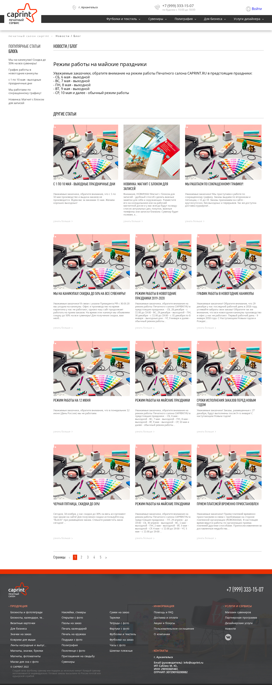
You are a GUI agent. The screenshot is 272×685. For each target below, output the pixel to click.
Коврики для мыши (22, 639)
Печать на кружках (74, 634)
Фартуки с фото (119, 628)
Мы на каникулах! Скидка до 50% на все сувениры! (27, 61)
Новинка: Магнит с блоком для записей (26, 101)
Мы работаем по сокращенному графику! (24, 91)
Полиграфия (184, 19)
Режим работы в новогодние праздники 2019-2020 (155, 295)
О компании (162, 634)
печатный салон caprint (28, 36)
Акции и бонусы (164, 623)
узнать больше (61, 221)
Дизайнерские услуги (239, 623)
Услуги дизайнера (247, 19)
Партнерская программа (241, 617)
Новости (230, 628)
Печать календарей (74, 628)
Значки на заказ (20, 634)
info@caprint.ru (193, 662)
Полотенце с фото (73, 650)
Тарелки (115, 617)
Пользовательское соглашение (174, 628)
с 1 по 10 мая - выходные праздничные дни (24, 81)
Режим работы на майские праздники (162, 400)
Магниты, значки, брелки (26, 650)
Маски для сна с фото (24, 661)
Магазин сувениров (238, 612)
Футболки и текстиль (121, 19)
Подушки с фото (72, 639)
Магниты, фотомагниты (25, 656)
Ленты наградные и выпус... (28, 645)
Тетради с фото (119, 623)
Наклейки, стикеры (74, 612)
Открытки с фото (72, 617)
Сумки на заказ (119, 612)
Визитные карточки (22, 623)
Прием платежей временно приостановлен (228, 504)
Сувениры (155, 19)
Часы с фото (118, 645)
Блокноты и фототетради (26, 612)
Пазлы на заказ (71, 623)
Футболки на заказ (121, 639)
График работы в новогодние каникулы (23, 71)
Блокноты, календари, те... (27, 617)
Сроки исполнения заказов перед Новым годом (226, 402)
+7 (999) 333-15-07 (178, 5)
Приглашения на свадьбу (78, 656)
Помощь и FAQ (163, 612)
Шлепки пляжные (121, 650)
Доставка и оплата (166, 617)
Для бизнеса (213, 19)
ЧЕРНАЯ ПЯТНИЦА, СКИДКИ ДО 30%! (76, 504)
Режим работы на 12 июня (72, 400)
